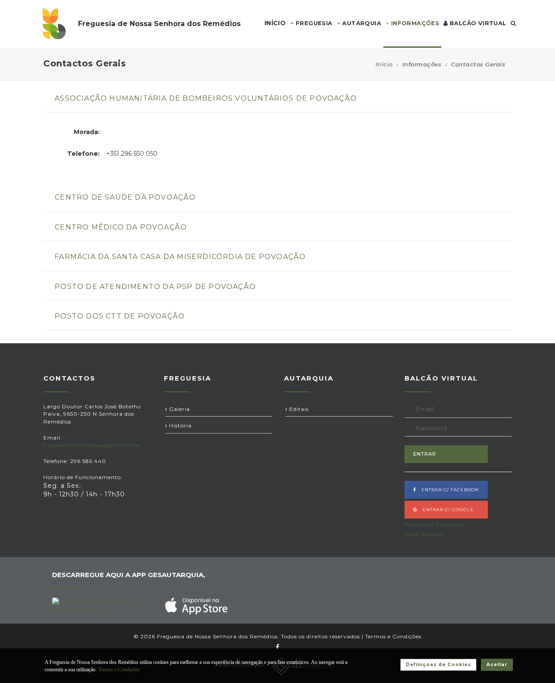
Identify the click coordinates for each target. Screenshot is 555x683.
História (179, 425)
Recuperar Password (434, 524)
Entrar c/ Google (446, 509)
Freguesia (313, 23)
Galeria (178, 409)
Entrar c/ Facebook (447, 490)
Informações (414, 23)
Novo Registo (424, 534)
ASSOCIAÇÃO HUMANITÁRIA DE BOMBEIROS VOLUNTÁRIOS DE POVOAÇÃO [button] (206, 98)
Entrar (424, 454)
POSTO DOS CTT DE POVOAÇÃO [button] (120, 316)
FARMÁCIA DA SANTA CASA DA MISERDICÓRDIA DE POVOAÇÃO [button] (180, 257)
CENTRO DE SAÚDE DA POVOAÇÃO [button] (125, 197)
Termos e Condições (393, 636)
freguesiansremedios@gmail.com (91, 445)
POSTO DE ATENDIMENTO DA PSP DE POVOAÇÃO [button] (155, 286)
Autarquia (360, 23)
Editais (298, 409)
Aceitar (496, 664)
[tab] (277, 103)
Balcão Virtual (477, 23)
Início (384, 64)
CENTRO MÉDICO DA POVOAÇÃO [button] (121, 227)
